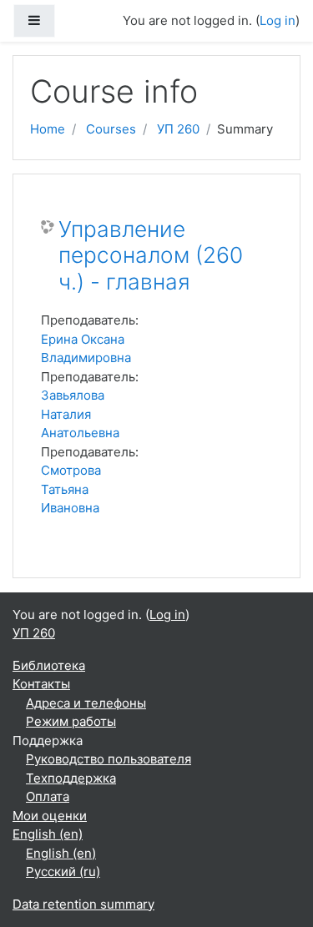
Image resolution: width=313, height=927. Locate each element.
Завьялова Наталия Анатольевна (80, 414)
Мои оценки (50, 816)
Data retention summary (83, 904)
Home (47, 129)
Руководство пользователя (108, 759)
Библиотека (49, 665)
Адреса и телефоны (86, 703)
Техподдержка (71, 778)
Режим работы (71, 721)
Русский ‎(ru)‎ (63, 871)
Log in (277, 20)
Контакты (41, 684)
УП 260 (178, 129)
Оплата (47, 796)
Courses (111, 129)
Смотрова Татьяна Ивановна (71, 489)
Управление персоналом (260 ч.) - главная (150, 255)
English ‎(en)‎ (48, 834)
